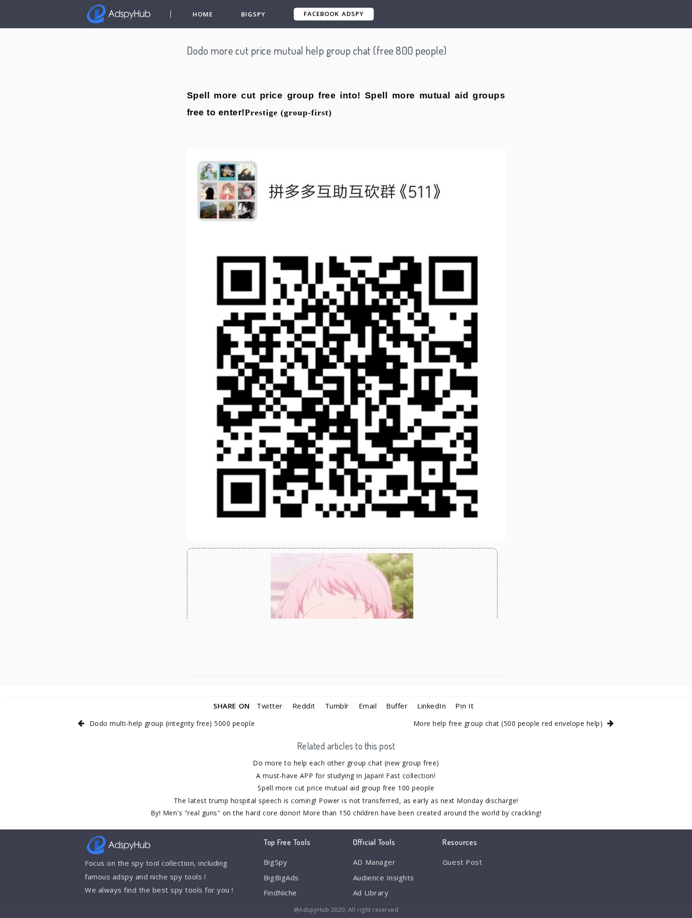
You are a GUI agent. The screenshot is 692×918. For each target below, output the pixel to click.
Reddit (303, 705)
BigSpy (253, 14)
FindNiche (280, 892)
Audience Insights (383, 877)
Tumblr (337, 705)
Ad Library (370, 892)
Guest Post (462, 862)
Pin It (464, 705)
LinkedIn (431, 705)
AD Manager (374, 862)
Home (203, 14)
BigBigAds (281, 877)
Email (368, 705)
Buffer (397, 705)
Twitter (270, 705)
